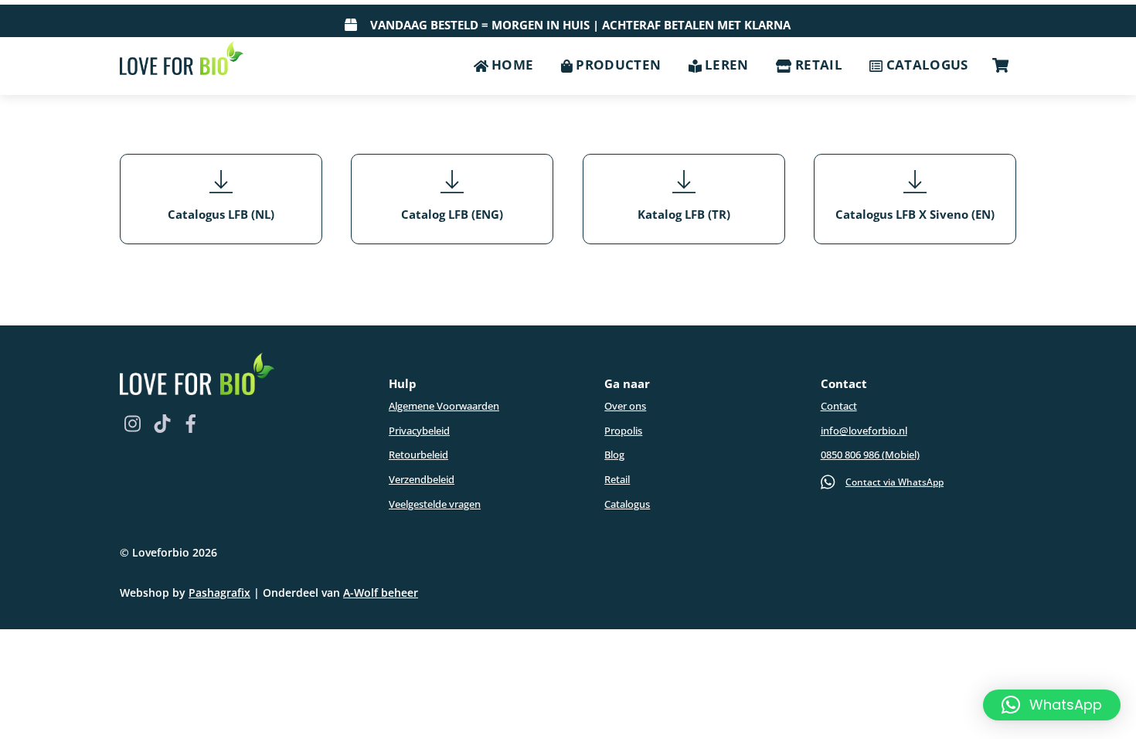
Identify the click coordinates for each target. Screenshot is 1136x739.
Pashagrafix (219, 592)
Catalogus (925, 64)
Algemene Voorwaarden (444, 406)
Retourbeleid (418, 454)
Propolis (623, 431)
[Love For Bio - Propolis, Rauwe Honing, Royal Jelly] (181, 56)
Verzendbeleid (421, 479)
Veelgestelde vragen (435, 504)
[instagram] (132, 421)
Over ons (625, 406)
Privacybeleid (419, 431)
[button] (1052, 705)
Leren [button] (725, 64)
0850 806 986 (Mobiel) (870, 454)
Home (511, 64)
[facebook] (189, 421)
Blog (614, 454)
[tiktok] (160, 421)
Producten (617, 64)
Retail (817, 64)
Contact (839, 406)
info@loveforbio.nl (864, 431)
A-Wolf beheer (380, 592)
